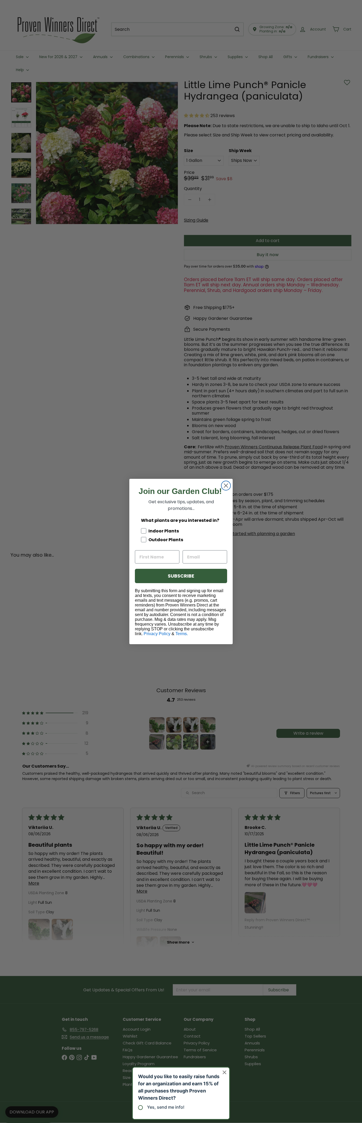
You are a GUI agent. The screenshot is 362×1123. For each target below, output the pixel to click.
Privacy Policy (157, 633)
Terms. (181, 633)
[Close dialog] (226, 485)
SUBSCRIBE (181, 576)
